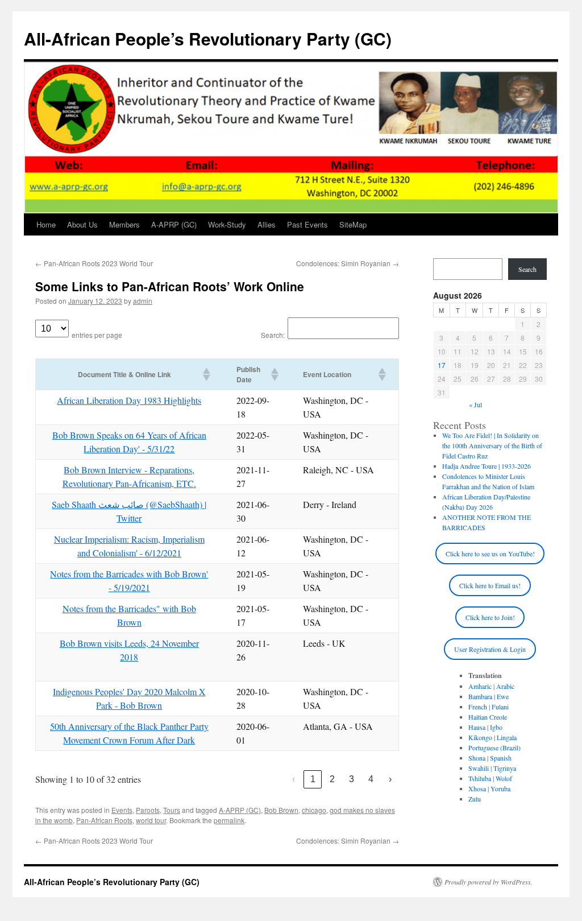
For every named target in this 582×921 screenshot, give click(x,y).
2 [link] (332, 779)
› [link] (390, 779)
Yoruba (500, 788)
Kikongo (480, 737)
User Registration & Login (490, 649)
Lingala (507, 737)
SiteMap (353, 224)
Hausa (476, 727)
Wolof (504, 778)
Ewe (503, 696)
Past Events (307, 224)
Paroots (148, 810)
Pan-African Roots (104, 820)
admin (142, 300)
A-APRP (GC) (174, 224)
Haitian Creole (487, 716)
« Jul (475, 404)
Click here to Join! (490, 617)
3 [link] (351, 779)
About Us (82, 224)
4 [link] (370, 779)
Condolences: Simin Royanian (347, 263)
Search (527, 269)
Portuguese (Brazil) (494, 747)
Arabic (505, 686)
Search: (273, 335)
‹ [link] (293, 779)
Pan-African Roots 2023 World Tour (94, 263)
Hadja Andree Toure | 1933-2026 (486, 465)
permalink (229, 820)
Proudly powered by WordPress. (488, 881)
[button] (205, 374)
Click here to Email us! (490, 585)
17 (442, 365)
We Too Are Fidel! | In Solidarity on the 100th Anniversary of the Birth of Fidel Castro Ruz (492, 445)
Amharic (480, 686)
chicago (314, 810)
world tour (151, 820)
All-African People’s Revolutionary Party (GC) (208, 38)
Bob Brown (281, 810)
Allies (266, 224)
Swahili (478, 768)
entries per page (97, 335)
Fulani (500, 706)
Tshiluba (479, 778)
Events (121, 810)
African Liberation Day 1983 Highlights (129, 400)
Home (46, 224)
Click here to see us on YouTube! (490, 553)
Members (124, 224)
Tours (171, 810)
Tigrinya (504, 768)
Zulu (474, 798)
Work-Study (227, 224)
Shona (476, 757)
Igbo (496, 727)
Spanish (501, 757)
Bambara (480, 696)
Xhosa (477, 788)
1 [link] (312, 779)
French (477, 706)
